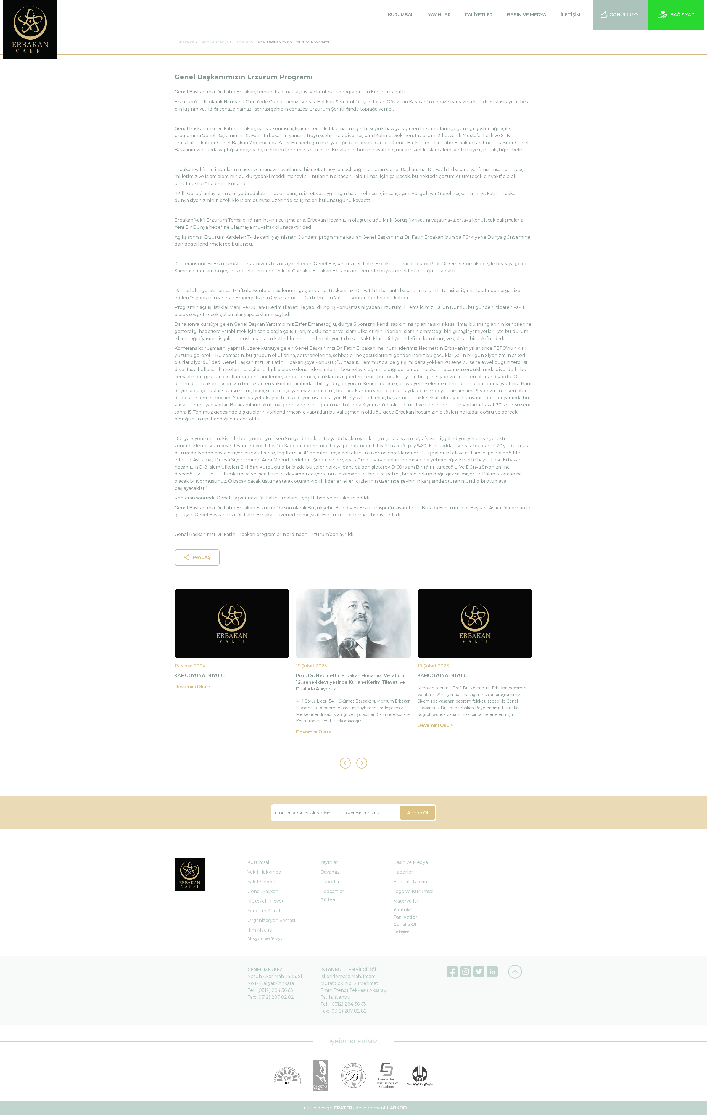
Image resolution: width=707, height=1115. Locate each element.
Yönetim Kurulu (265, 910)
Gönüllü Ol (404, 924)
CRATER (343, 1108)
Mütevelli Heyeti (266, 901)
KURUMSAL (401, 14)
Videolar (403, 909)
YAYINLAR (439, 14)
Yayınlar (329, 862)
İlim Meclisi (260, 930)
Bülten (327, 900)
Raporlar (330, 881)
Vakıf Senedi (261, 881)
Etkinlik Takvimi (411, 881)
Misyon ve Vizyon (266, 938)
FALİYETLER (479, 14)
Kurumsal (258, 862)
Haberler (241, 42)
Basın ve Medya (214, 42)
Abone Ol (417, 813)
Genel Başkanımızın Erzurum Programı (291, 42)
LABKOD (397, 1108)
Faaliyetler (405, 917)
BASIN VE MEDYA (526, 14)
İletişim (401, 932)
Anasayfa (185, 42)
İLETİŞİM (571, 14)
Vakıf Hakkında (264, 872)
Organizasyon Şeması (271, 920)
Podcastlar (332, 891)
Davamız (330, 872)
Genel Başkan (262, 891)
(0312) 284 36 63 (275, 990)
